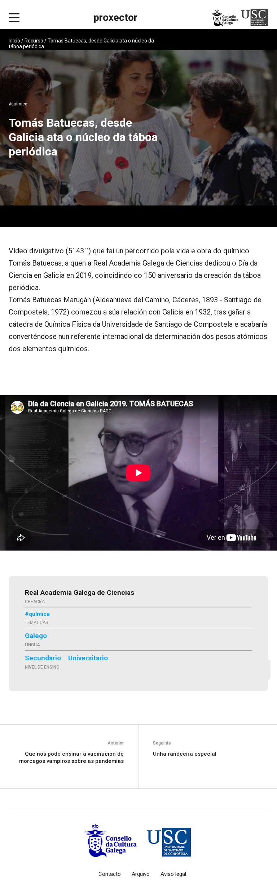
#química (18, 104)
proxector (115, 17)
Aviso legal (173, 874)
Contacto (109, 874)
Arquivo (141, 874)
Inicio (14, 41)
